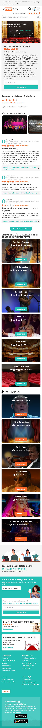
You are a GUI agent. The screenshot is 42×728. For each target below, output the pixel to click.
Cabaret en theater (8, 661)
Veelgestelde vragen (29, 663)
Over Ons (25, 661)
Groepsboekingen (8, 679)
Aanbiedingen (6, 668)
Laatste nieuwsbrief (8, 671)
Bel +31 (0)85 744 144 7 (14, 568)
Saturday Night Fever (14, 27)
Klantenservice (27, 679)
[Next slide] (37, 124)
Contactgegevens (28, 666)
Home (4, 27)
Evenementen (6, 666)
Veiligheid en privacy (29, 682)
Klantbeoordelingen (29, 658)
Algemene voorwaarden (30, 684)
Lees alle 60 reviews (25, 31)
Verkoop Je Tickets (8, 682)
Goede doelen (27, 668)
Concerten (5, 658)
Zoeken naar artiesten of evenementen (15, 17)
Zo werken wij (8, 647)
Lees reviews (8, 629)
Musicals (4, 663)
